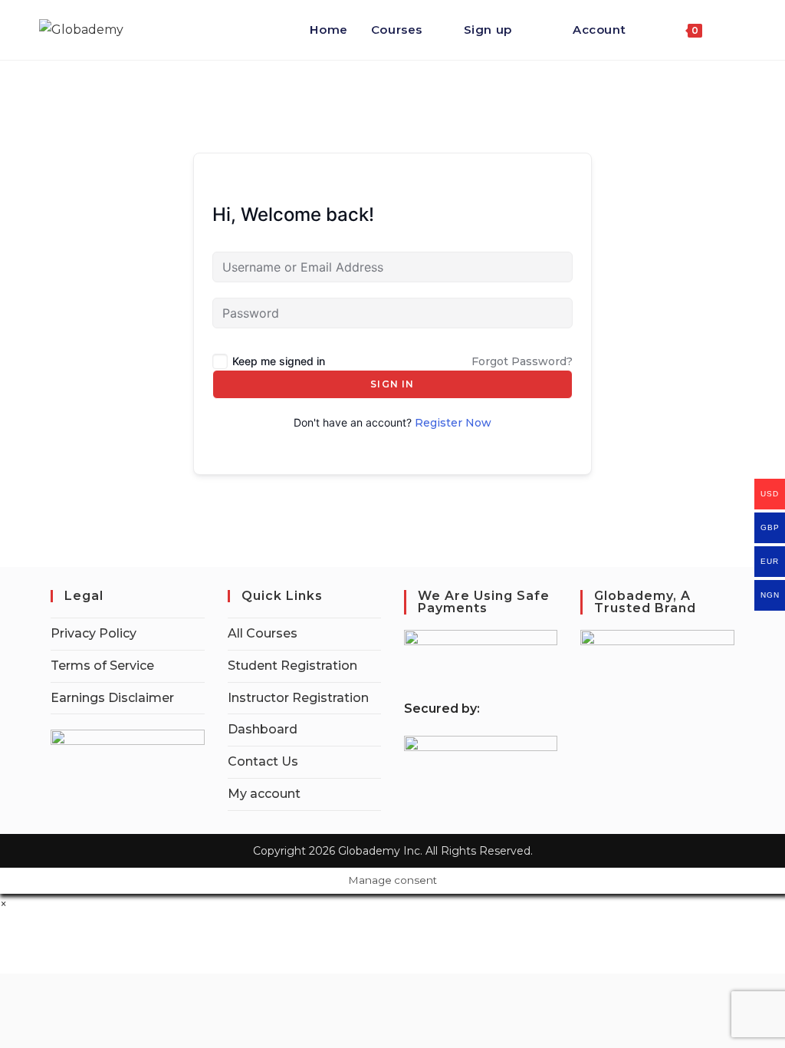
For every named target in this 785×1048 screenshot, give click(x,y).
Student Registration (292, 665)
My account (264, 793)
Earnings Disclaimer (112, 697)
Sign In (392, 384)
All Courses (262, 633)
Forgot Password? (522, 361)
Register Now (453, 423)
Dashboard (262, 729)
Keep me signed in (278, 360)
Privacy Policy (93, 633)
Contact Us (263, 761)
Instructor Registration (298, 697)
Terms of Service (102, 665)
